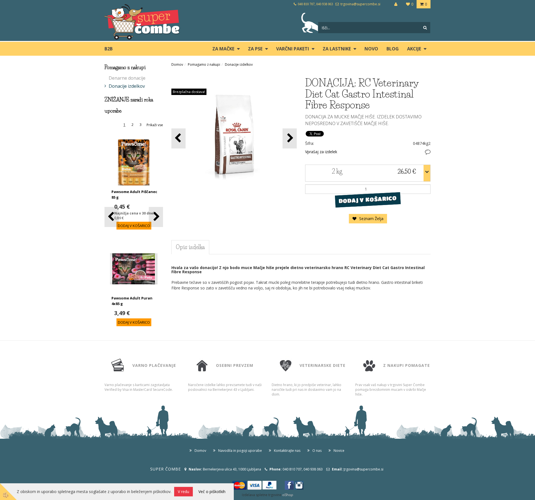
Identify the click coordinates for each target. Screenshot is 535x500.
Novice (339, 450)
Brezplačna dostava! (189, 91)
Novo (371, 49)
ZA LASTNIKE (337, 49)
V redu (183, 491)
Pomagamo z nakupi (204, 64)
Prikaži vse (155, 125)
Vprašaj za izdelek (321, 151)
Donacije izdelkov (127, 86)
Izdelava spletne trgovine (261, 494)
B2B (108, 49)
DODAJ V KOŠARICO (368, 199)
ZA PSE (255, 49)
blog (392, 49)
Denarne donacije (127, 78)
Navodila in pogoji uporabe (240, 450)
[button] (156, 217)
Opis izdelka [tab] (190, 247)
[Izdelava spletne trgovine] (287, 494)
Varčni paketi (292, 49)
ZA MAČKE (223, 49)
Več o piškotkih (211, 491)
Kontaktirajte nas (287, 450)
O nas (317, 450)
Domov (177, 64)
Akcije (414, 49)
